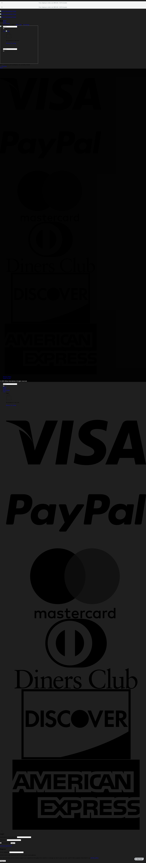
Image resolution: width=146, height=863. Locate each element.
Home (4, 20)
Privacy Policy (7, 377)
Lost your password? (6, 846)
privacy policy (94, 858)
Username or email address (8, 837)
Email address (4, 852)
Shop (4, 22)
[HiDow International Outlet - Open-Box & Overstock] (8, 14)
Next (2, 68)
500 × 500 (19, 25)
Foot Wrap (26, 25)
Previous (3, 66)
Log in (13, 843)
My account (6, 23)
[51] (19, 63)
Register (3, 860)
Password (3, 840)
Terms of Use (7, 378)
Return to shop (11, 405)
